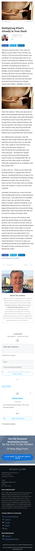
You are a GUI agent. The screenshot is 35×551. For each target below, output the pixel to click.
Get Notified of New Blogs (10, 258)
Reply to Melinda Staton (18, 418)
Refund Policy (24, 547)
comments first (22, 336)
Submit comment (17, 374)
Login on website (6, 386)
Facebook (8, 519)
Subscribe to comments (9, 424)
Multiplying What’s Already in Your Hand (14, 29)
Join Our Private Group (11, 516)
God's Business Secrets (12, 539)
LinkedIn (7, 525)
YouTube (7, 522)
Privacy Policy (16, 547)
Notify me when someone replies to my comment (18, 371)
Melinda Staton (17, 398)
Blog (6, 528)
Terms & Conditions (7, 547)
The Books (8, 536)
